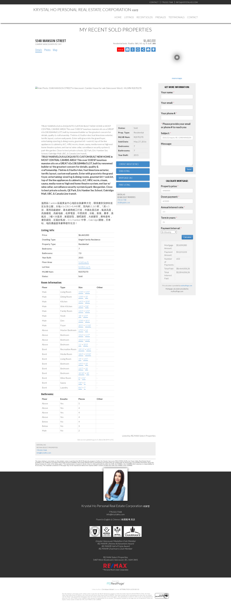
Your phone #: (168, 113)
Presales (160, 17)
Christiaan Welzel (108, 589)
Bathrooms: (47, 394)
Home (118, 17)
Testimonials (176, 17)
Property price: (169, 186)
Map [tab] (55, 50)
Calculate (187, 237)
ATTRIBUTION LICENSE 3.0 (129, 589)
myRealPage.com (186, 285)
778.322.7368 (122, 200)
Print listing (124, 184)
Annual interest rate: (172, 207)
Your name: (167, 92)
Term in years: (168, 217)
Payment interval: (170, 228)
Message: (166, 143)
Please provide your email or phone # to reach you (175, 125)
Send (189, 169)
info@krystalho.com (124, 202)
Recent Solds (144, 17)
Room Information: (51, 282)
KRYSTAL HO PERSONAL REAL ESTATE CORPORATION (82, 9)
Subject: (165, 133)
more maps (177, 78)
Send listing (124, 171)
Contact (192, 17)
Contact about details (129, 164)
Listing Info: (48, 230)
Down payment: (169, 196)
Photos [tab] (47, 50)
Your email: (167, 102)
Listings (129, 17)
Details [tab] (38, 50)
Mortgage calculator (134, 178)
